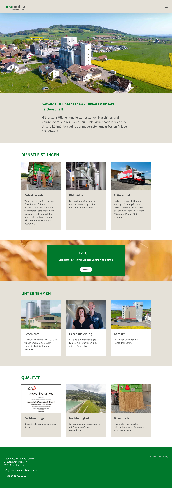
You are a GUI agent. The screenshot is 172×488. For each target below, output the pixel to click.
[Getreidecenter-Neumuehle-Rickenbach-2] (41, 162)
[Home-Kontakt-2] (131, 301)
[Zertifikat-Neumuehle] (41, 385)
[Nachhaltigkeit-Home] (86, 385)
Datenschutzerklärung (158, 456)
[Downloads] (131, 385)
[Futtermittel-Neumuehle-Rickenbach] (131, 162)
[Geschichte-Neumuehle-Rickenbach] (41, 301)
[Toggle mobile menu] (166, 8)
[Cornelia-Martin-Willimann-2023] (86, 301)
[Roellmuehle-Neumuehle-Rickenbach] (86, 162)
